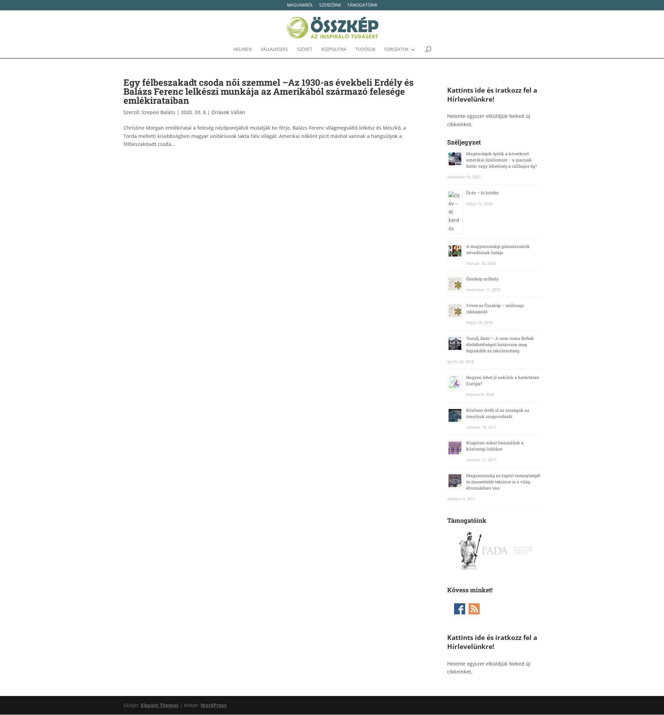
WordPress (214, 705)
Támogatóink (362, 5)
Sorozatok (396, 49)
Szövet (304, 49)
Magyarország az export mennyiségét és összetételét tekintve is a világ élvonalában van (503, 482)
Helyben (242, 49)
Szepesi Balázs (158, 112)
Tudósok (365, 49)
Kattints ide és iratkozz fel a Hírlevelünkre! (492, 94)
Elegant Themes (159, 705)
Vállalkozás (274, 49)
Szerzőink (330, 5)
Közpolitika (334, 49)
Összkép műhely (482, 278)
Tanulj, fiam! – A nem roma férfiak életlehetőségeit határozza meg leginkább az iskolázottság (500, 344)
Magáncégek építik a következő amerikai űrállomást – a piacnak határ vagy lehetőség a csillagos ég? (501, 160)
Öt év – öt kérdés (482, 192)
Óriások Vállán (228, 112)
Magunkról (300, 5)
